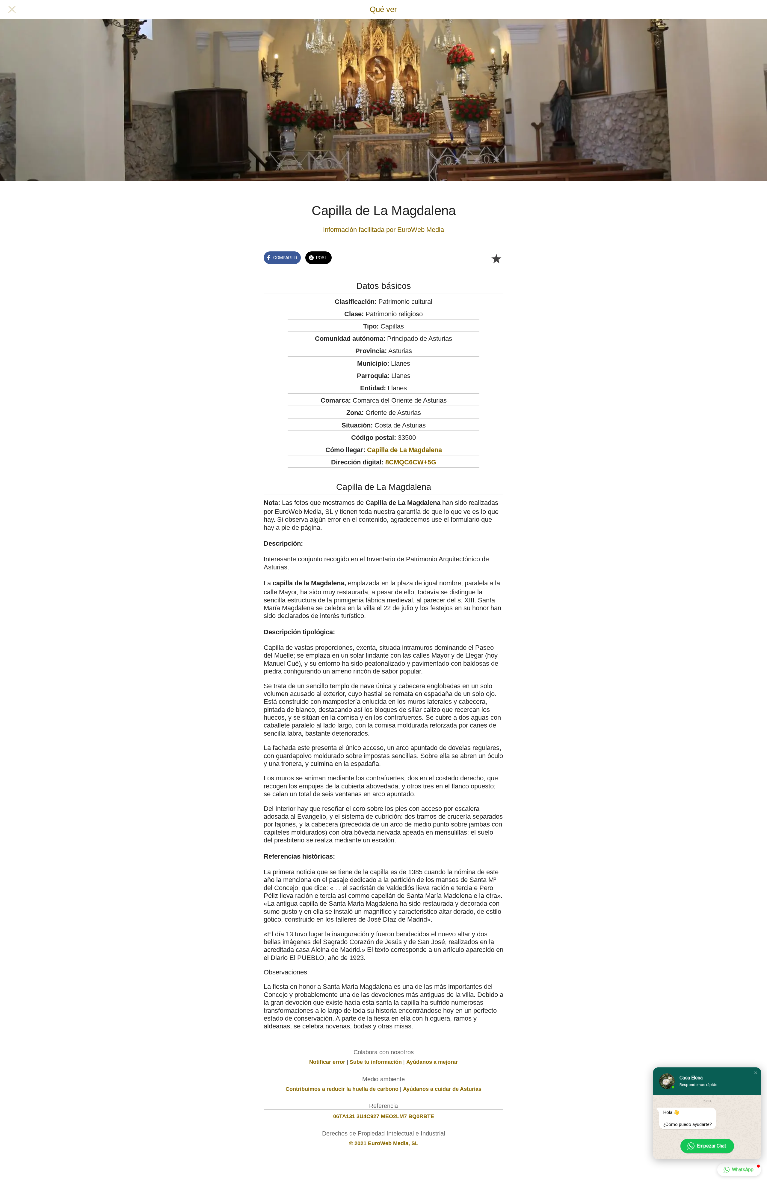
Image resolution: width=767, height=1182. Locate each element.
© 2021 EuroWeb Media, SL (383, 1143)
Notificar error (327, 1062)
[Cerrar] (12, 9)
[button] (756, 1073)
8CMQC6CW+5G (410, 462)
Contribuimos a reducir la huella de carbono (342, 1089)
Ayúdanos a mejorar (432, 1062)
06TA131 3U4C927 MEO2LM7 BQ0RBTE (383, 1116)
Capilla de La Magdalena (404, 450)
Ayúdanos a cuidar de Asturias (442, 1089)
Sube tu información (376, 1062)
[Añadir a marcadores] (496, 258)
